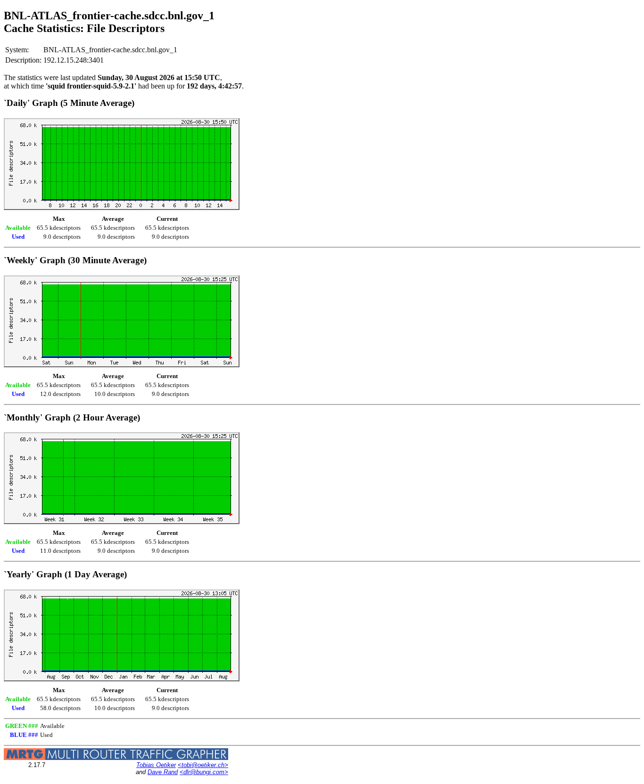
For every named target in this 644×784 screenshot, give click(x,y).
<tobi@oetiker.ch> (203, 764)
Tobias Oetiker (156, 764)
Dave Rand (163, 772)
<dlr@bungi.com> (204, 772)
